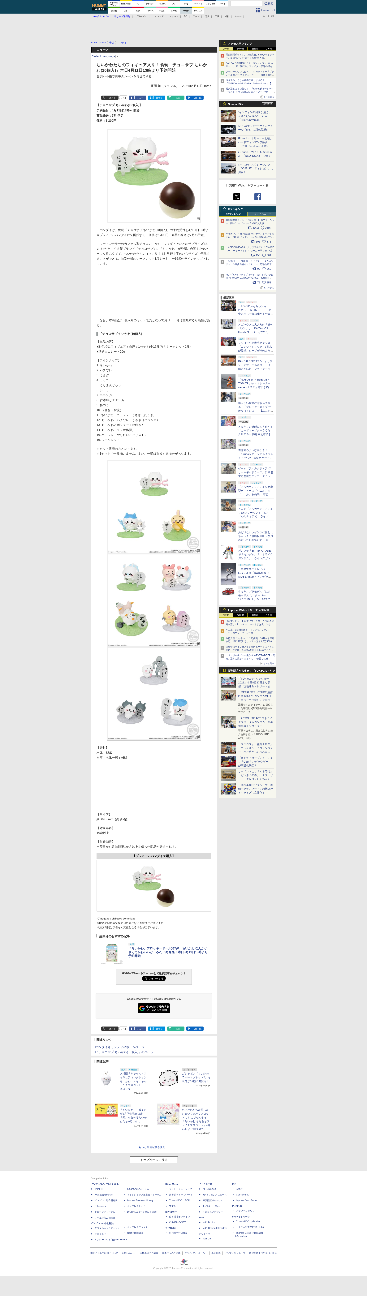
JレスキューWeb (211, 1206)
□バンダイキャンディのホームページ (119, 1047)
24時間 (240, 48)
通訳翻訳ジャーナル (213, 1200)
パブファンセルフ (245, 1211)
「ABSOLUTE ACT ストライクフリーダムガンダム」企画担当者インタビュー (255, 722)
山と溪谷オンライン (179, 1216)
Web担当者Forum (104, 1194)
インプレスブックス (137, 1227)
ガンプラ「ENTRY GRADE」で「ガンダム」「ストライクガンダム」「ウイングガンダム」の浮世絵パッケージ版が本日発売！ (255, 558)
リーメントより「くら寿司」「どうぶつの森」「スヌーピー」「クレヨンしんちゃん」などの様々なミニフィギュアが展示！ (255, 779)
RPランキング (233, 214)
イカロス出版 (206, 1184)
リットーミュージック (180, 1189)
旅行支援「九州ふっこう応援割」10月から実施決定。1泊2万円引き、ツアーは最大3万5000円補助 (250, 641)
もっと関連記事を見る (152, 1147)
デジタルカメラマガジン (107, 1228)
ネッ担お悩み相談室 (105, 1217)
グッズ (195, 16)
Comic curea (242, 1194)
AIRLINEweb (209, 1189)
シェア (140, 98)
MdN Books (209, 1222)
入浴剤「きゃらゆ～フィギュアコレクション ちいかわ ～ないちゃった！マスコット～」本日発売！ (134, 1081)
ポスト (112, 98)
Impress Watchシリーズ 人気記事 (248, 610)
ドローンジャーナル (105, 1212)
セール (238, 16)
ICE (234, 1184)
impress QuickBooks (246, 1200)
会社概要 (216, 1253)
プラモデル (141, 16)
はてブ (159, 98)
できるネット (101, 1234)
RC (185, 16)
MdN (201, 1217)
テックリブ (204, 1234)
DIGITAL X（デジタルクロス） (142, 1212)
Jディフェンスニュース (215, 1194)
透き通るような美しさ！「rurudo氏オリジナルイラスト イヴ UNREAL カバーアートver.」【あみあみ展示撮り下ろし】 (255, 458)
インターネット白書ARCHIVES (111, 1239)
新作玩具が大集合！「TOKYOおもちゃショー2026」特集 (251, 671)
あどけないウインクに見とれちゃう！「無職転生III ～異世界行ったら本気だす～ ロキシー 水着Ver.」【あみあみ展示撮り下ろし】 (255, 540)
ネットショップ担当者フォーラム (144, 1194)
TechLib (207, 1238)
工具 (217, 16)
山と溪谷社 (171, 1212)
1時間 (226, 48)
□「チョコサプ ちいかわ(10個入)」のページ (124, 1052)
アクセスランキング (240, 43)
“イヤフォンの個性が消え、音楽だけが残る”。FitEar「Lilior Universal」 (254, 116)
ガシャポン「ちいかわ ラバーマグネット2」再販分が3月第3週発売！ (196, 1077)
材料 (227, 16)
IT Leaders (100, 1206)
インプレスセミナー (137, 1206)
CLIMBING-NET (177, 1222)
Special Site (235, 104)
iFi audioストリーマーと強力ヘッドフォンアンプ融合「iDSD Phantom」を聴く (255, 142)
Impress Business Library (140, 1200)
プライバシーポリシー (195, 1253)
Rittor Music (172, 1184)
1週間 (255, 48)
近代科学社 (171, 1228)
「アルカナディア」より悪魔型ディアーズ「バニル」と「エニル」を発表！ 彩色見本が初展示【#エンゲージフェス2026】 (255, 494)
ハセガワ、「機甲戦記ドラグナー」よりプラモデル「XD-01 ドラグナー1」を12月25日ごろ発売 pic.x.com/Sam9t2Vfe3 (250, 237)
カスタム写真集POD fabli (250, 1227)
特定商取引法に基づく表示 (263, 1253)
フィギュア (158, 16)
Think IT (99, 1189)
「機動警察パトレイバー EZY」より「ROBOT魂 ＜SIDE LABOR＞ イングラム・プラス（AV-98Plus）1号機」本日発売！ (255, 576)
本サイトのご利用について (104, 1253)
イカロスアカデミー (213, 1212)
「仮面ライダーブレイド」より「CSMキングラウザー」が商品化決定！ (255, 761)
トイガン (173, 16)
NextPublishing (135, 1233)
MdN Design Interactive (215, 1228)
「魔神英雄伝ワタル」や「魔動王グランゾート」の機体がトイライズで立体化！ (255, 788)
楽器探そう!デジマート (181, 1194)
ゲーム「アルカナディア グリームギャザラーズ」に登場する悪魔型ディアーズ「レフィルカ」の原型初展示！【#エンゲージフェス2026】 (255, 476)
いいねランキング (262, 214)
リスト (123, 98)
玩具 (207, 16)
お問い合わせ (129, 1253)
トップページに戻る (154, 1159)
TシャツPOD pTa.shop (248, 1221)
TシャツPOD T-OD (179, 1200)
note (178, 98)
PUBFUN (237, 1206)
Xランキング (235, 209)
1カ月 (269, 48)
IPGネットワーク (241, 1216)
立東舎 (172, 1206)
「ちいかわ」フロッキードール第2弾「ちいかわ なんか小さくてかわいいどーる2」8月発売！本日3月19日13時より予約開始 (168, 952)
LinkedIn (197, 98)
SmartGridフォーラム (138, 1189)
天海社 (239, 1189)
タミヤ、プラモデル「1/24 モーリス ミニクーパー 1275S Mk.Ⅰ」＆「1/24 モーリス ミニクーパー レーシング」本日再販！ (255, 599)
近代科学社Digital (178, 1233)
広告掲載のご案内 (149, 1253)
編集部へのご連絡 (171, 1253)
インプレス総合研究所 (106, 1200)
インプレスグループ (235, 1253)
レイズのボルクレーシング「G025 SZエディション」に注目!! (255, 168)
